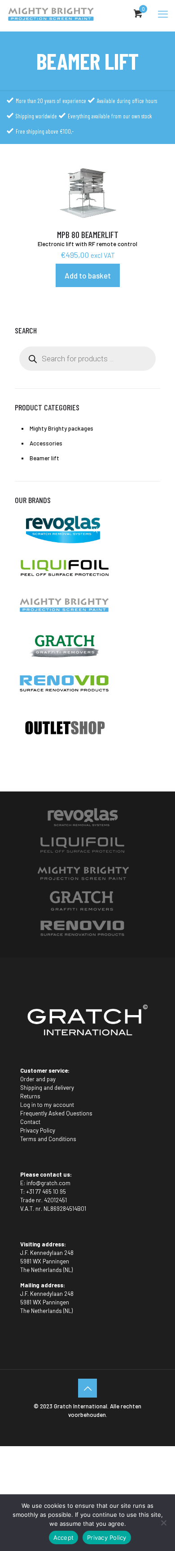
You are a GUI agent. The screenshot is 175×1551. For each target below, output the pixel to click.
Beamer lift (44, 458)
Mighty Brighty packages (61, 428)
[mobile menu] (163, 13)
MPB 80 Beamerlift (87, 234)
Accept (63, 1537)
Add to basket (88, 275)
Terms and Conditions (48, 1138)
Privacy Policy (37, 1130)
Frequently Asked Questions (56, 1113)
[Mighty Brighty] (51, 13)
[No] (163, 1522)
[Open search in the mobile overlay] (87, 358)
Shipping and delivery (47, 1087)
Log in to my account (47, 1104)
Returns (30, 1096)
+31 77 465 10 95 (46, 1191)
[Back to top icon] (87, 1388)
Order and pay (38, 1079)
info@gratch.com (48, 1183)
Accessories (46, 443)
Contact (30, 1121)
